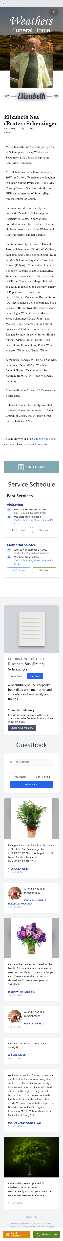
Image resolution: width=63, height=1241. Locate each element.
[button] (31, 818)
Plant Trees (44, 530)
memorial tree (44, 438)
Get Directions (19, 530)
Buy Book (35, 676)
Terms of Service (41, 1226)
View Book (16, 676)
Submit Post (31, 784)
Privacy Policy (22, 1226)
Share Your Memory (22, 727)
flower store (42, 444)
